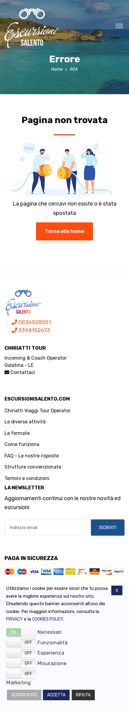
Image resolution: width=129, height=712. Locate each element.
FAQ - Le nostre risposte (31, 456)
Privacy (14, 619)
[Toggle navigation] (119, 25)
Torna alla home (64, 231)
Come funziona (21, 444)
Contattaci (22, 372)
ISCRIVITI (107, 527)
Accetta (56, 695)
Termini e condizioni (27, 478)
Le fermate (17, 433)
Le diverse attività (25, 422)
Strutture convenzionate (32, 467)
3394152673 (33, 330)
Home (57, 69)
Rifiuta (83, 695)
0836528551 (34, 322)
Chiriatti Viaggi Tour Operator (37, 410)
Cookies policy (47, 619)
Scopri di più (24, 695)
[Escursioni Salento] (31, 28)
